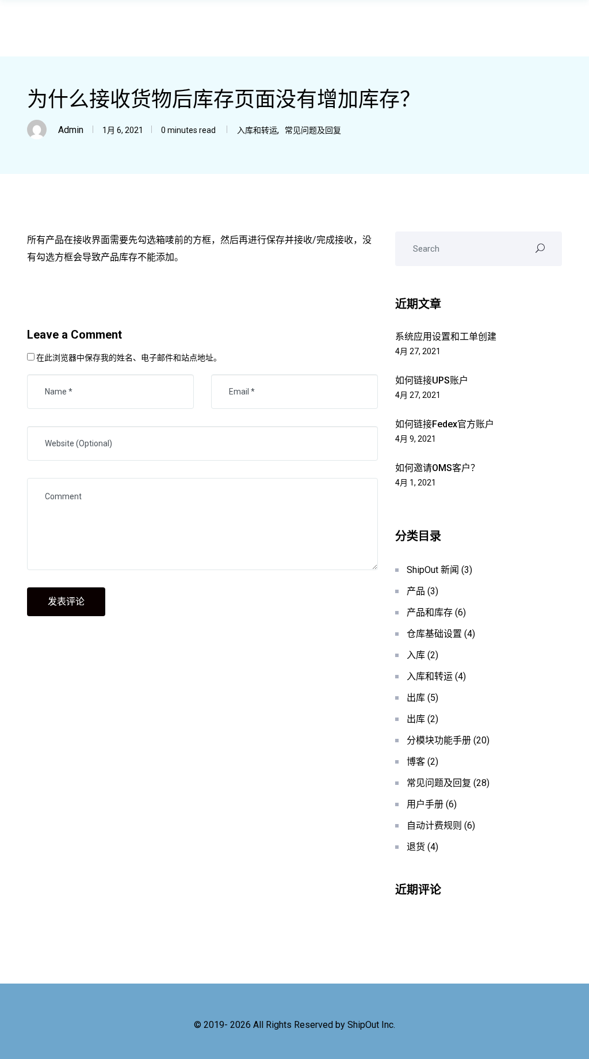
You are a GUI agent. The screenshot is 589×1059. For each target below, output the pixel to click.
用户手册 (425, 804)
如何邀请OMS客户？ (437, 467)
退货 (416, 846)
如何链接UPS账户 (431, 380)
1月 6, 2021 (122, 130)
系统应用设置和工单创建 (445, 336)
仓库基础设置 (434, 633)
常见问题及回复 (313, 130)
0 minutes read (187, 130)
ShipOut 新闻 (433, 569)
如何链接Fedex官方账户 (444, 424)
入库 (416, 655)
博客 (416, 761)
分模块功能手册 (439, 740)
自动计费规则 (434, 825)
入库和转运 (257, 130)
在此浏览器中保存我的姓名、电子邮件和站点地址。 (128, 357)
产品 (416, 591)
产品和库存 (430, 612)
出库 (416, 697)
